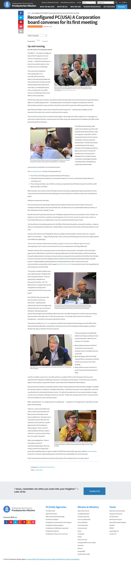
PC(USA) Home (50, 511)
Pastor (80, 537)
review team (91, 451)
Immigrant (81, 534)
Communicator (82, 528)
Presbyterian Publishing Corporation (57, 528)
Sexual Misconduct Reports (117, 522)
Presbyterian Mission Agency (54, 525)
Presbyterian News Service (35, 26)
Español (111, 525)
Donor (79, 531)
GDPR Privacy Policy (63, 559)
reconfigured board (36, 171)
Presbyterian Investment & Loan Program (58, 522)
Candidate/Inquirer (84, 514)
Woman (80, 548)
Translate (45, 41)
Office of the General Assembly (55, 517)
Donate (121, 6)
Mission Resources (92, 6)
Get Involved (109, 6)
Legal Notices (75, 559)
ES (120, 2)
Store (79, 2)
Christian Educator (83, 517)
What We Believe (47, 6)
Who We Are (75, 6)
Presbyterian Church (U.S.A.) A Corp (57, 534)
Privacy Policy (31, 559)
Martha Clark (47, 323)
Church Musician (83, 525)
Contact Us (94, 491)
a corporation (38, 470)
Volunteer (81, 545)
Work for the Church (115, 519)
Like (20, 12)
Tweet (20, 17)
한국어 (124, 2)
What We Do (62, 6)
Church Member (83, 522)
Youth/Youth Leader (84, 554)
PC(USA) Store (113, 517)
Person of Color (82, 540)
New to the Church (83, 511)
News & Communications (50, 2)
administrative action (64, 264)
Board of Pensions (51, 514)
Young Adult (81, 551)
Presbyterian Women (52, 531)
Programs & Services (67, 2)
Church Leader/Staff (84, 519)
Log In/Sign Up (114, 531)
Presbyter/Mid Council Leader (87, 543)
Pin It (20, 21)
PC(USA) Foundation (52, 519)
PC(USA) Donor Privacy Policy (46, 559)
